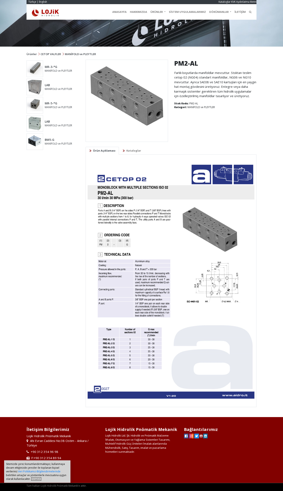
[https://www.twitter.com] (196, 436)
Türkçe (32, 2)
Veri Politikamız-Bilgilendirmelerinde (39, 471)
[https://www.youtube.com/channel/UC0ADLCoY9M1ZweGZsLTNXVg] (201, 436)
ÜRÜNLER (156, 12)
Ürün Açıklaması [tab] (104, 150)
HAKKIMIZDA (138, 12)
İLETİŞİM (240, 12)
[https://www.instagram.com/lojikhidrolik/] (191, 436)
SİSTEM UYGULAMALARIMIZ (187, 12)
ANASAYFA (119, 12)
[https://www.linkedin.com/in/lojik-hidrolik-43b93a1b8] (205, 436)
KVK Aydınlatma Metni (243, 2)
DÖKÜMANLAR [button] (219, 12)
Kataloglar (225, 2)
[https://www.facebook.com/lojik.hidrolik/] (186, 436)
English (43, 2)
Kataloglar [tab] (133, 150)
